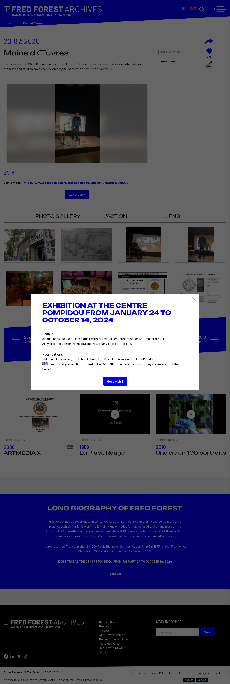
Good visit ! (115, 381)
